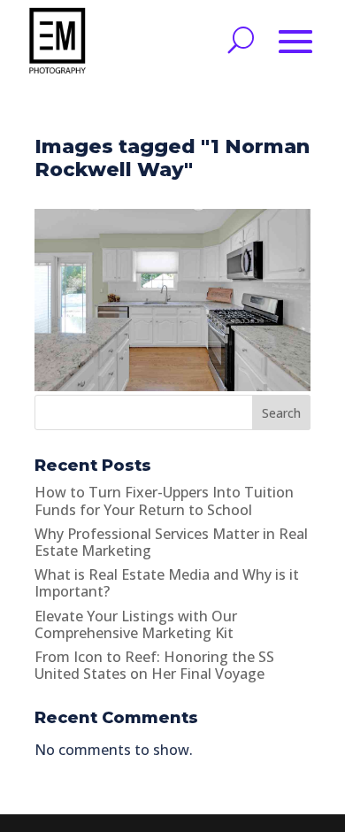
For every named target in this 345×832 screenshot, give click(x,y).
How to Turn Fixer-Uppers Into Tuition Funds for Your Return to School (164, 500)
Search (281, 412)
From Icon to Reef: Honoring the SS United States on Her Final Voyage (154, 665)
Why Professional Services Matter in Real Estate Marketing (171, 542)
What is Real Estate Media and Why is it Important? (166, 583)
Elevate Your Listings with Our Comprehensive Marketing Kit (135, 624)
